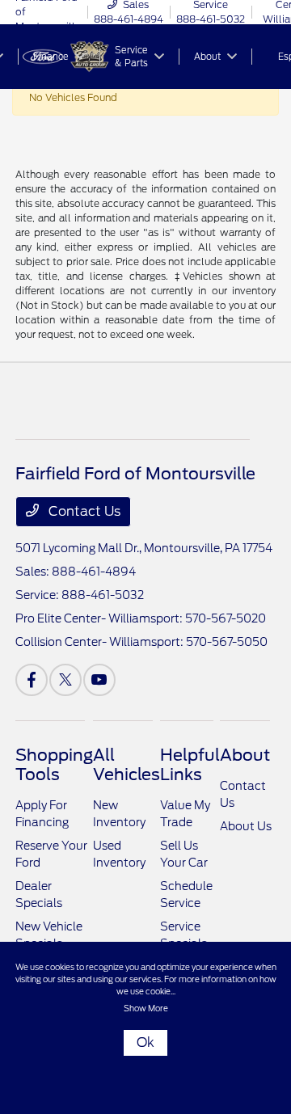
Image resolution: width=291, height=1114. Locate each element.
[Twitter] (65, 680)
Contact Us (82, 511)
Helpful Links (190, 764)
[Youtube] (99, 680)
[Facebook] (31, 680)
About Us (246, 826)
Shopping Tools (54, 764)
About (245, 755)
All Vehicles (126, 764)
